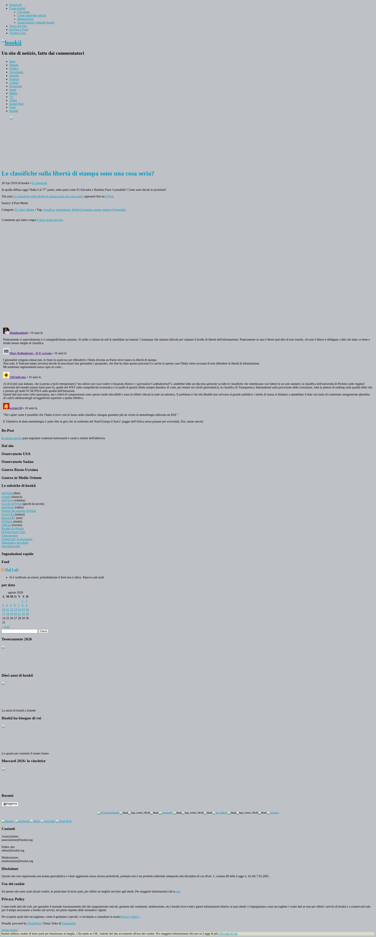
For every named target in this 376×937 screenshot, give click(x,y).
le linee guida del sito (50, 220)
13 (15, 609)
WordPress (34, 923)
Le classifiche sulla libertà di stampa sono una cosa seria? (48, 196)
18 (7, 613)
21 (19, 613)
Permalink (119, 209)
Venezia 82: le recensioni (17, 539)
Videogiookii (10, 535)
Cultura (14, 82)
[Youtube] (48, 821)
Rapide (13, 111)
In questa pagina (12, 438)
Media (13, 93)
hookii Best (16, 103)
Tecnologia (16, 72)
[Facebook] (22, 821)
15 (23, 609)
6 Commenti (39, 183)
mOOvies (8, 500)
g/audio (6, 496)
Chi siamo (23, 12)
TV (11, 96)
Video (13, 100)
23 (27, 613)
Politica (14, 68)
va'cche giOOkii (12, 503)
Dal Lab (12, 570)
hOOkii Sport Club (13, 532)
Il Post (109, 196)
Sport (12, 89)
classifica (48, 209)
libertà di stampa (82, 209)
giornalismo (63, 209)
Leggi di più (230, 933)
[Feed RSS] (64, 821)
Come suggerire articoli (31, 15)
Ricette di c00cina (13, 528)
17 (3, 613)
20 (15, 613)
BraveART (8, 518)
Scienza (14, 79)
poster (97, 209)
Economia (15, 86)
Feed (12, 107)
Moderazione (25, 19)
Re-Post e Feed (18, 29)
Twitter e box (17, 33)
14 (19, 609)
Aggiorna (12, 803)
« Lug (6, 626)
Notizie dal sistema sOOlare (19, 511)
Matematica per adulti (15, 542)
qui (178, 891)
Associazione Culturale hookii (35, 22)
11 (7, 609)
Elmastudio (69, 923)
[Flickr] (35, 821)
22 (23, 613)
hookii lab (15, 4)
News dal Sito (18, 26)
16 (27, 609)
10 (3, 609)
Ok (220, 933)
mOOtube (8, 507)
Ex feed (20, 209)
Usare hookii (17, 8)
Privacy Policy (130, 916)
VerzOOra (8, 514)
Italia (12, 61)
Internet (14, 75)
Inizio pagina (10, 930)
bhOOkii (7, 493)
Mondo (13, 65)
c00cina (6, 525)
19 (11, 613)
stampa (106, 209)
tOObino (7, 521)
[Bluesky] (8, 821)
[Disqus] (188, 274)
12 (11, 609)
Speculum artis (11, 546)
